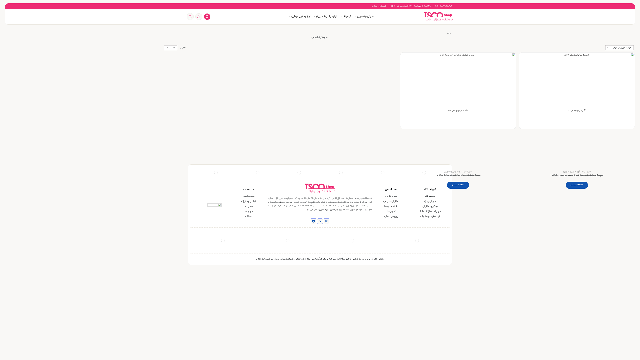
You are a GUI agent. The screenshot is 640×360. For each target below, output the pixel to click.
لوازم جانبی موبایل (300, 16)
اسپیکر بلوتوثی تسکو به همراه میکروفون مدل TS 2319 (576, 175)
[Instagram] (326, 221)
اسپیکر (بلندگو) (584, 172)
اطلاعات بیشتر (577, 185)
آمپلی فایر (148, 78)
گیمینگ (346, 16)
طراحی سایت (267, 259)
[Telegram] (313, 221)
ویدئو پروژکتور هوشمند (143, 113)
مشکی (147, 152)
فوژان (152, 119)
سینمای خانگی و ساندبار (143, 102)
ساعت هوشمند (146, 66)
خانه (449, 33)
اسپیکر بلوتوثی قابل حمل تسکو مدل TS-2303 (458, 175)
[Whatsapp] (320, 221)
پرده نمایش (148, 96)
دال (258, 259)
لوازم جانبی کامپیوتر (326, 16)
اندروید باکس (147, 90)
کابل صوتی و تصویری (144, 107)
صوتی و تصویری (365, 16)
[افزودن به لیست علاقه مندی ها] (628, 60)
